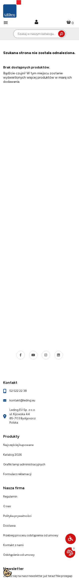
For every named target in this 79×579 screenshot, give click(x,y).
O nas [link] (7, 506)
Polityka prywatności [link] (17, 516)
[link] (36, 22)
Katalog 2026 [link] (12, 454)
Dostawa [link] (9, 525)
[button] (70, 539)
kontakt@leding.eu (22, 400)
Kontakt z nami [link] (13, 545)
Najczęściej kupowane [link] (18, 445)
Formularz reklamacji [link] (17, 474)
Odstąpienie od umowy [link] (19, 555)
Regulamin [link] (10, 496)
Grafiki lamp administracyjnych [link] (24, 464)
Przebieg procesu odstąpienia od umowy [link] (30, 535)
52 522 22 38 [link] (18, 391)
